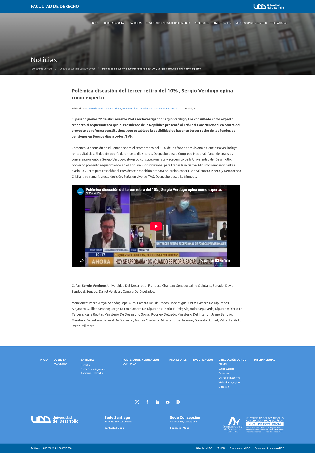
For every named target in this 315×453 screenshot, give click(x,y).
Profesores (178, 359)
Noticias (153, 108)
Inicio (44, 359)
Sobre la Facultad (60, 361)
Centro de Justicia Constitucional (77, 68)
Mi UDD (221, 448)
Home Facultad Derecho (135, 108)
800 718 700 (65, 448)
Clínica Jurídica (226, 368)
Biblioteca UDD (204, 448)
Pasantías (224, 373)
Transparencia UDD (240, 448)
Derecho (85, 365)
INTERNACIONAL (264, 359)
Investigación (202, 359)
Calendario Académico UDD (269, 448)
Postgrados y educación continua (140, 361)
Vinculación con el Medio (232, 361)
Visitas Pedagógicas (229, 382)
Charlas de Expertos (229, 377)
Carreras (87, 359)
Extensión (224, 386)
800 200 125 (49, 448)
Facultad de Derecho (55, 6)
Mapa (120, 428)
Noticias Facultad (168, 108)
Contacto (110, 428)
